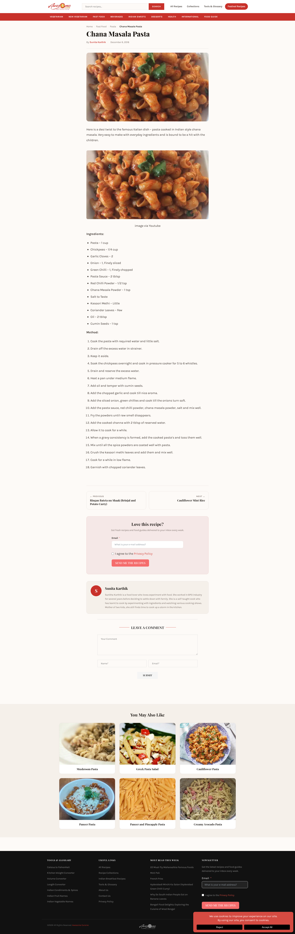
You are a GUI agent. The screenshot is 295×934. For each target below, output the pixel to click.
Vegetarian (56, 17)
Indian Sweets (137, 17)
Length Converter (56, 884)
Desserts (157, 17)
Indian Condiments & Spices (62, 890)
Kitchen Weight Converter (60, 872)
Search (156, 6)
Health (172, 17)
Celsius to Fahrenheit (58, 867)
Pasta (113, 26)
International (190, 17)
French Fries (156, 878)
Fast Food (99, 17)
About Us (103, 890)
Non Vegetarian (78, 17)
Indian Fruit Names (57, 895)
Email (115, 538)
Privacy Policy (143, 553)
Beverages (116, 17)
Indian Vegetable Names (60, 901)
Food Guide (211, 17)
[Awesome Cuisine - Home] (62, 6)
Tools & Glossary (213, 6)
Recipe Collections (108, 872)
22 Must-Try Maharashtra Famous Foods (172, 867)
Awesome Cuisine (80, 925)
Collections (193, 6)
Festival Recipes (236, 6)
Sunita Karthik (98, 42)
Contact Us (104, 895)
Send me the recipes (130, 563)
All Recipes (176, 6)
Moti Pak (155, 872)
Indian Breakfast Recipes (112, 878)
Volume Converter (56, 878)
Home (89, 26)
